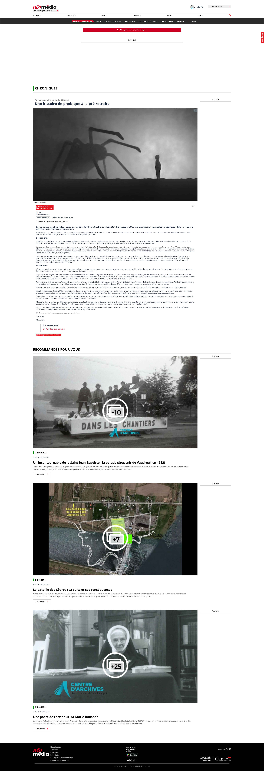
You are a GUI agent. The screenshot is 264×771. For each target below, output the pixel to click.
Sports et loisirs (130, 21)
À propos (54, 750)
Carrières (54, 752)
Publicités (54, 755)
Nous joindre (55, 747)
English (193, 21)
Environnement (167, 21)
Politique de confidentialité (61, 758)
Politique (108, 21)
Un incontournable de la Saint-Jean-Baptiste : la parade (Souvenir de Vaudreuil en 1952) (99, 462)
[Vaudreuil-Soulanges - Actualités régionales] (44, 7)
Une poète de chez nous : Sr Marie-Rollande (65, 717)
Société (98, 21)
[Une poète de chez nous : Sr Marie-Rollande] (115, 656)
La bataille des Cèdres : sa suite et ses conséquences (72, 590)
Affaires (118, 21)
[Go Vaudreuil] (41, 754)
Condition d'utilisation (59, 760)
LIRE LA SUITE (40, 474)
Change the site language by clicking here (132, 30)
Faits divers (144, 21)
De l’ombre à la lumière (54, 329)
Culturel (155, 21)
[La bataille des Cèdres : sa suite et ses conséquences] (115, 529)
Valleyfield (180, 21)
